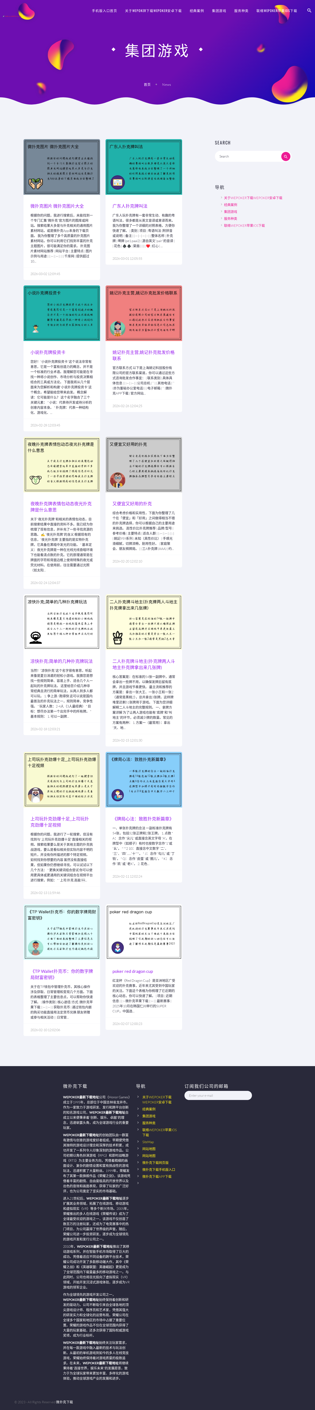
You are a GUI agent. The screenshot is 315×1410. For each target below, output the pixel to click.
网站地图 (148, 1149)
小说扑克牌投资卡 (47, 352)
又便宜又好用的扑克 (132, 503)
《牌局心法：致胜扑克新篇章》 (143, 818)
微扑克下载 (64, 1402)
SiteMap (148, 1142)
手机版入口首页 (104, 10)
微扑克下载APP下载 (157, 1176)
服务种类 (241, 10)
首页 (147, 85)
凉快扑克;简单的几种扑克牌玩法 (61, 661)
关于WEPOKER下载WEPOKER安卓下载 (153, 10)
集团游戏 (219, 10)
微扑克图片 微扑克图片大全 (57, 206)
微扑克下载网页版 (155, 1163)
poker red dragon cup (132, 971)
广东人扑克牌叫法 (129, 206)
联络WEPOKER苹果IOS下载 (276, 10)
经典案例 (197, 10)
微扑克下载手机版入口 (158, 1170)
